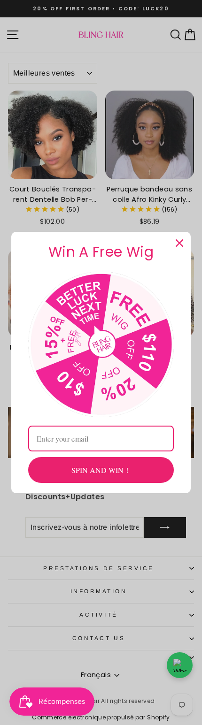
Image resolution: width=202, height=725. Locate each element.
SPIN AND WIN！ (101, 470)
